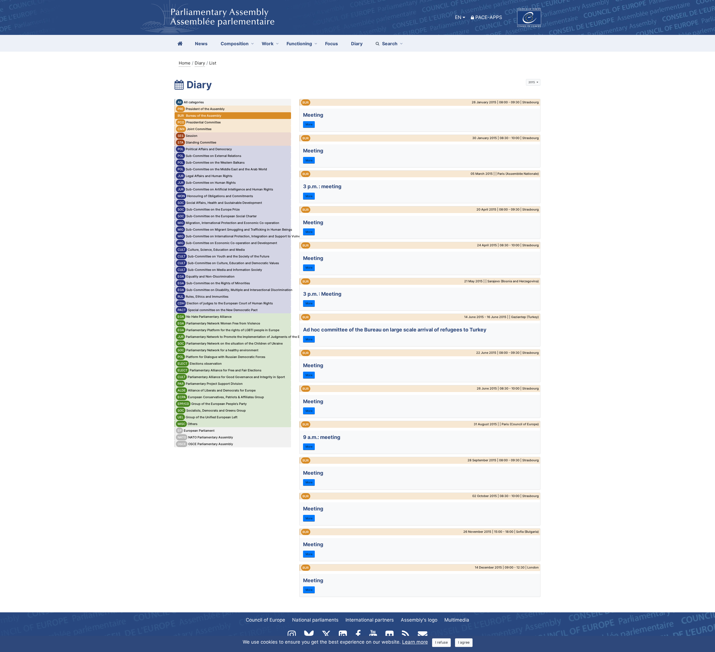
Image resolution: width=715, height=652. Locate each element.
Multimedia (456, 620)
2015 (532, 82)
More (309, 124)
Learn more (415, 642)
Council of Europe (265, 620)
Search (389, 43)
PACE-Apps (488, 17)
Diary (200, 63)
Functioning (299, 43)
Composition (235, 43)
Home (184, 63)
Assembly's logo (419, 620)
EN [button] (458, 17)
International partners (369, 620)
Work (267, 43)
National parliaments (315, 620)
